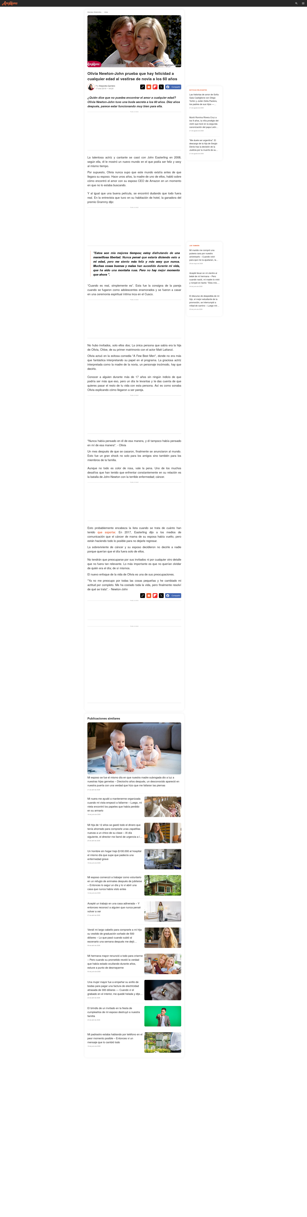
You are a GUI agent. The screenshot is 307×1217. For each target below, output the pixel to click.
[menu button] (303, 3)
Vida (106, 12)
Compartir (176, 87)
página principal (94, 12)
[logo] (10, 3)
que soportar (106, 532)
